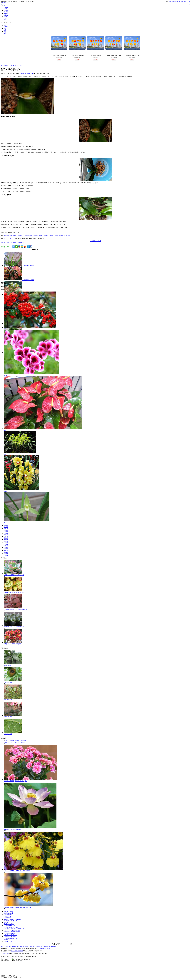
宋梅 (5, 454)
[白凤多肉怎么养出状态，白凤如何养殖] (13, 573)
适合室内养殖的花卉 (9, 924)
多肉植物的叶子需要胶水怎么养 (12, 931)
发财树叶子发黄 (8, 941)
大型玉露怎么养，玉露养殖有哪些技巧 (14, 626)
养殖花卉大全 (7, 922)
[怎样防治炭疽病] (13, 681)
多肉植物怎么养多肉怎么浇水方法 (12, 919)
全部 (5, 25)
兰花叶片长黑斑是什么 (28, 265)
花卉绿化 (6, 541)
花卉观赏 (6, 553)
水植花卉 (6, 534)
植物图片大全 (28, 946)
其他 (5, 33)
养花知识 (6, 7)
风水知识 (6, 19)
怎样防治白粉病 (8, 716)
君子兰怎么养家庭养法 (10, 235)
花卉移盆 (6, 538)
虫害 (5, 30)
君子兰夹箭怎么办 (19, 242)
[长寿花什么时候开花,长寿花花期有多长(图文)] (30, 779)
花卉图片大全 (5, 946)
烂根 (5, 28)
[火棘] (30, 327)
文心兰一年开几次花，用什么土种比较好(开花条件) (17, 871)
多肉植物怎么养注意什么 (10, 936)
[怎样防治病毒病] (13, 698)
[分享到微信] (16, 246)
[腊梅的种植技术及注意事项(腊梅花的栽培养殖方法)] (28, 906)
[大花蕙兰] (21, 489)
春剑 (5, 522)
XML (17, 951)
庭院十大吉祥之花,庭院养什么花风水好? (14, 742)
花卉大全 (6, 10)
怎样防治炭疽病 (8, 682)
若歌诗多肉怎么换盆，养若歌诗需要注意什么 (15, 609)
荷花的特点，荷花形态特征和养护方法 (14, 829)
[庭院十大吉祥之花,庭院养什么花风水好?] (15, 740)
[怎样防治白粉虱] (13, 732)
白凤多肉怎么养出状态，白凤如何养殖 (14, 575)
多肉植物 (6, 12)
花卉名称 (6, 530)
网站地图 (13, 951)
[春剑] (26, 521)
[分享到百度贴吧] (30, 246)
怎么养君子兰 (54, 235)
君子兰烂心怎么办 (17, 65)
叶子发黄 (6, 26)
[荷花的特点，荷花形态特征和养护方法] (30, 828)
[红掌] (43, 428)
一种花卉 (6, 544)
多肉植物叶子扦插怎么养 (10, 921)
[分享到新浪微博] (25, 246)
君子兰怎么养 (20, 235)
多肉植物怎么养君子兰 (64, 235)
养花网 (21, 951)
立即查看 (59, 59)
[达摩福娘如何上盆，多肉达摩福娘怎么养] (13, 590)
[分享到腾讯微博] (28, 246)
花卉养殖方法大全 (8, 913)
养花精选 (6, 15)
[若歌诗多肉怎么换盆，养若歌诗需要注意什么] (13, 608)
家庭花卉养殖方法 (8, 911)
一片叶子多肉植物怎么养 (10, 935)
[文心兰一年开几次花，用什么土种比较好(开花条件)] (33, 869)
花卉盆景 (6, 527)
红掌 (5, 430)
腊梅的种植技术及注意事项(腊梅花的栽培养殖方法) (17, 907)
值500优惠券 (52, 946)
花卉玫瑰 (6, 552)
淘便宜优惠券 (44, 946)
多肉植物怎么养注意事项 (10, 938)
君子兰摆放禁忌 (28, 235)
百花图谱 (6, 13)
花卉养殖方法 (7, 916)
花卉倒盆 (6, 539)
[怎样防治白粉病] (13, 715)
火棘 (5, 328)
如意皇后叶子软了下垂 (28, 280)
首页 (5, 5)
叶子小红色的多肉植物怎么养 (11, 927)
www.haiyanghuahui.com (26, 73)
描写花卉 (6, 555)
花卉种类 (6, 531)
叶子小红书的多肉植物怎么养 (11, 933)
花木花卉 (6, 545)
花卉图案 (6, 525)
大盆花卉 (6, 536)
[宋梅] (20, 452)
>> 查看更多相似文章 (95, 241)
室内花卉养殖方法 (8, 914)
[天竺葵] (31, 373)
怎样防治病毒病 (8, 699)
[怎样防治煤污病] (13, 663)
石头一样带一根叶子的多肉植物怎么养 (14, 928)
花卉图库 (6, 16)
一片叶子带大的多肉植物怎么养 (12, 930)
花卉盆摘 (6, 550)
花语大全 (6, 18)
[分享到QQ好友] (19, 246)
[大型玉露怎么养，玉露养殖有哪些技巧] (13, 625)
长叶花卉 (6, 549)
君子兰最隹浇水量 (37, 235)
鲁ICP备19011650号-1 (45, 948)
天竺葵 (5, 375)
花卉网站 (6, 533)
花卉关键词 (6, 953)
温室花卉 (6, 528)
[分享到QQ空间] (22, 246)
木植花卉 (6, 542)
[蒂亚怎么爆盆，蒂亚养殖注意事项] (13, 642)
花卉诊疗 (6, 8)
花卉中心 (6, 547)
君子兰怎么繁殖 (46, 235)
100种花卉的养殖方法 (9, 925)
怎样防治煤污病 (8, 665)
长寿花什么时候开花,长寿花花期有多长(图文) (15, 781)
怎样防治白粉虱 (8, 734)
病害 (5, 31)
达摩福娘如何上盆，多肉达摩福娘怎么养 (14, 592)
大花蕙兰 (6, 491)
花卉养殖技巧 (20, 946)
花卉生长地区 (36, 946)
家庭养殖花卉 (7, 939)
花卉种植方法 (7, 917)
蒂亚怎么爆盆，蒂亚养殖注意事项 (12, 644)
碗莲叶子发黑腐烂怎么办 (7, 242)
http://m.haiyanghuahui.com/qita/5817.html (179, 1)
